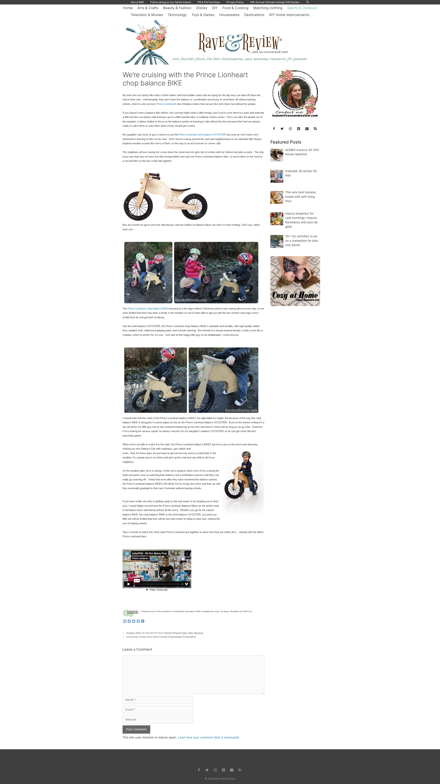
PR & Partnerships (209, 2)
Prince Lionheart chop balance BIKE (148, 308)
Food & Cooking (235, 8)
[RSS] (239, 770)
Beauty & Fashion (177, 8)
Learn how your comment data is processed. (209, 737)
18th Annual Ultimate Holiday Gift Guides (274, 2)
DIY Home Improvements (289, 15)
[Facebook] (274, 128)
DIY (215, 8)
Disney (201, 8)
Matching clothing (267, 8)
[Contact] (307, 128)
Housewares (229, 15)
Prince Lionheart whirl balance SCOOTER (202, 134)
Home (128, 8)
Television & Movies (147, 15)
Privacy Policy (235, 2)
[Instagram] (290, 128)
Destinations (254, 15)
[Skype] (315, 128)
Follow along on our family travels (170, 2)
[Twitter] (282, 128)
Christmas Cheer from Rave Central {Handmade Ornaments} (161, 636)
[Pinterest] (298, 128)
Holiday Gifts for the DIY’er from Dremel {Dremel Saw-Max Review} (164, 632)
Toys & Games (202, 15)
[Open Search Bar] (307, 2)
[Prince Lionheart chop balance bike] (165, 220)
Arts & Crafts (148, 8)
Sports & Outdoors (302, 8)
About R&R (137, 2)
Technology (177, 15)
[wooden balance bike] (242, 484)
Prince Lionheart (165, 104)
